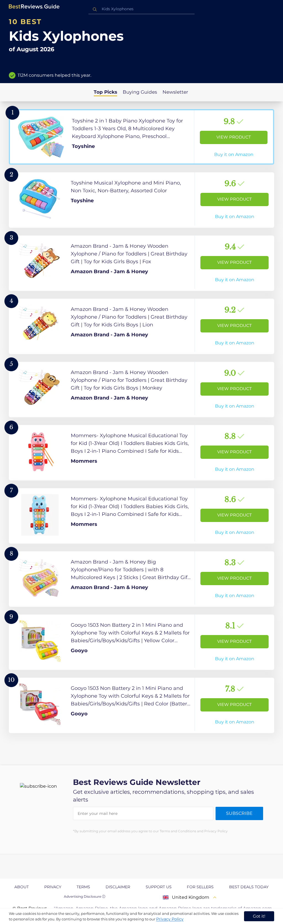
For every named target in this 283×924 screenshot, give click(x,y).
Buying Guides (140, 92)
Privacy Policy (170, 919)
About (21, 886)
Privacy (52, 886)
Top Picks (105, 92)
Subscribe (239, 813)
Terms (83, 886)
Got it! (259, 916)
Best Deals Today (249, 886)
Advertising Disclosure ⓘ (84, 896)
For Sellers (200, 886)
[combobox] (141, 9)
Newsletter (175, 92)
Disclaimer (118, 886)
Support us (159, 886)
